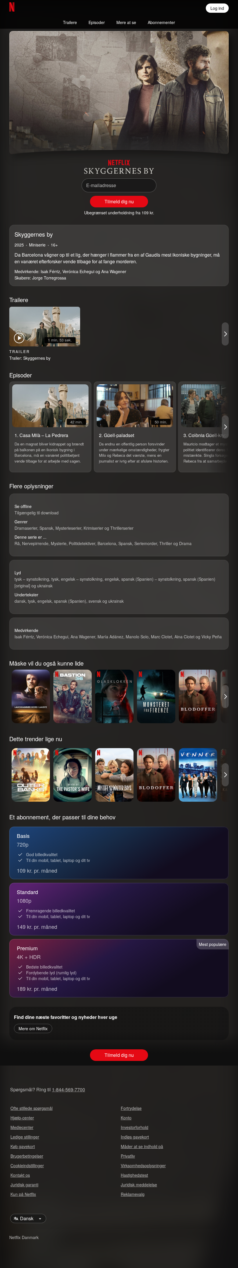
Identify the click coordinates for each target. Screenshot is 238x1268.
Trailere (70, 22)
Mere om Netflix (33, 1028)
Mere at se (126, 22)
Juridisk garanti (24, 1184)
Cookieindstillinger (27, 1165)
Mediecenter (21, 1127)
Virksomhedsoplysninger (143, 1165)
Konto (126, 1118)
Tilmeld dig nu (119, 201)
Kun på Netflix (23, 1194)
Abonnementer (161, 22)
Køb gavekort (22, 1146)
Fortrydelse (131, 1108)
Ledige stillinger (24, 1137)
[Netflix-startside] (30, 8)
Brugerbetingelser (26, 1156)
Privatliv (128, 1156)
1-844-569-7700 (68, 1089)
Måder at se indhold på (142, 1146)
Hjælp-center (22, 1118)
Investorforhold (134, 1127)
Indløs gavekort (135, 1137)
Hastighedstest (134, 1175)
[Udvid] (202, 139)
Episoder (97, 22)
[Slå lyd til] (36, 139)
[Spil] (22, 139)
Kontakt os (20, 1175)
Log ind (217, 8)
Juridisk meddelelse (139, 1184)
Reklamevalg (133, 1194)
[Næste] (225, 334)
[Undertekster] (216, 139)
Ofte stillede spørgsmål (31, 1108)
